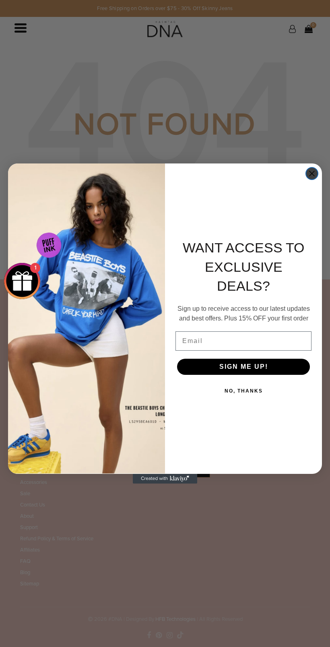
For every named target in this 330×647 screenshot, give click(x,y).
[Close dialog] (312, 173)
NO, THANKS (244, 391)
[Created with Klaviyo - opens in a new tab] (165, 479)
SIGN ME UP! (243, 366)
